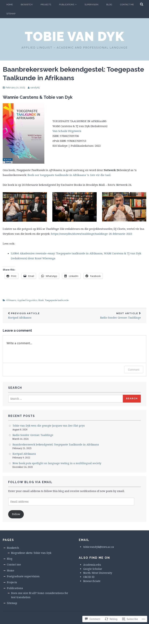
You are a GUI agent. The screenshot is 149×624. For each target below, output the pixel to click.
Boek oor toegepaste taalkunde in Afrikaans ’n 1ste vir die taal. (69, 175)
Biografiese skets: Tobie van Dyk (31, 553)
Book (41, 300)
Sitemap (10, 13)
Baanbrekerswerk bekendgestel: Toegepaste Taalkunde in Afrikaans (56, 444)
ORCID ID (88, 577)
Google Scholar (92, 569)
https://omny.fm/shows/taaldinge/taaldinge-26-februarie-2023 (91, 233)
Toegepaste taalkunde (57, 300)
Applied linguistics (27, 300)
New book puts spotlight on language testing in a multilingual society (57, 463)
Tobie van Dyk (74, 36)
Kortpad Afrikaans (24, 315)
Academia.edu (92, 564)
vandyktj (35, 87)
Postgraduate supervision (23, 576)
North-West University (97, 573)
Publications (66, 4)
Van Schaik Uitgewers (67, 131)
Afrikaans (11, 300)
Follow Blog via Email (30, 482)
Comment (133, 369)
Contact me (127, 4)
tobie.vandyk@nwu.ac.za (98, 547)
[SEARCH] (141, 4)
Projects (46, 4)
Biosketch (27, 4)
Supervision (91, 4)
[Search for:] (65, 398)
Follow (16, 514)
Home (9, 4)
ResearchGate (91, 581)
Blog (109, 4)
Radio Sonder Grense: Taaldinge (120, 315)
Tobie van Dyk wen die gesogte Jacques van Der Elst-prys (49, 425)
